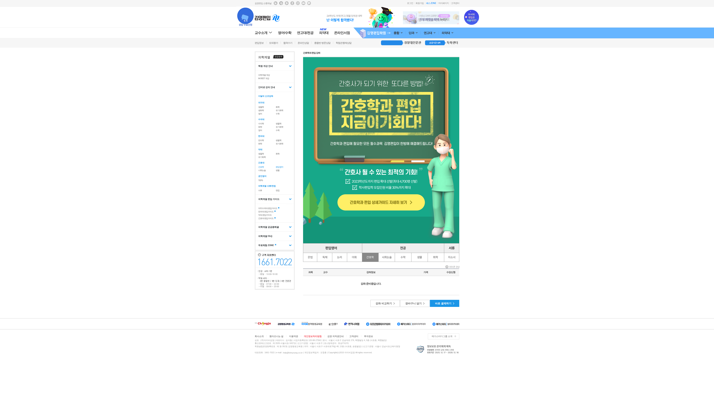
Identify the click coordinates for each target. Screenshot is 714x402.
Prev (405, 17)
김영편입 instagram (298, 3)
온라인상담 (303, 43)
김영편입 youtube (303, 3)
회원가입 (420, 3)
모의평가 (273, 43)
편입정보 (259, 43)
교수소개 (261, 33)
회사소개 (259, 336)
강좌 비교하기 (384, 303)
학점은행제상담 (343, 43)
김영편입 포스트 (281, 3)
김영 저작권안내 (335, 336)
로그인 (410, 3)
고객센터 (455, 3)
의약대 (446, 32)
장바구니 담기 (413, 303)
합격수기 (287, 43)
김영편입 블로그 (275, 3)
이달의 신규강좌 (265, 96)
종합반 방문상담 (322, 43)
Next (457, 17)
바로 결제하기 (443, 303)
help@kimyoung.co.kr (293, 353)
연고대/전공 (305, 33)
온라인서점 (342, 33)
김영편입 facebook (292, 3)
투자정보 (368, 336)
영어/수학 (284, 33)
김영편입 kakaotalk (309, 3)
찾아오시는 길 (276, 336)
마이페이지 (443, 3)
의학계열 (264, 57)
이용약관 (293, 336)
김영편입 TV (287, 3)
